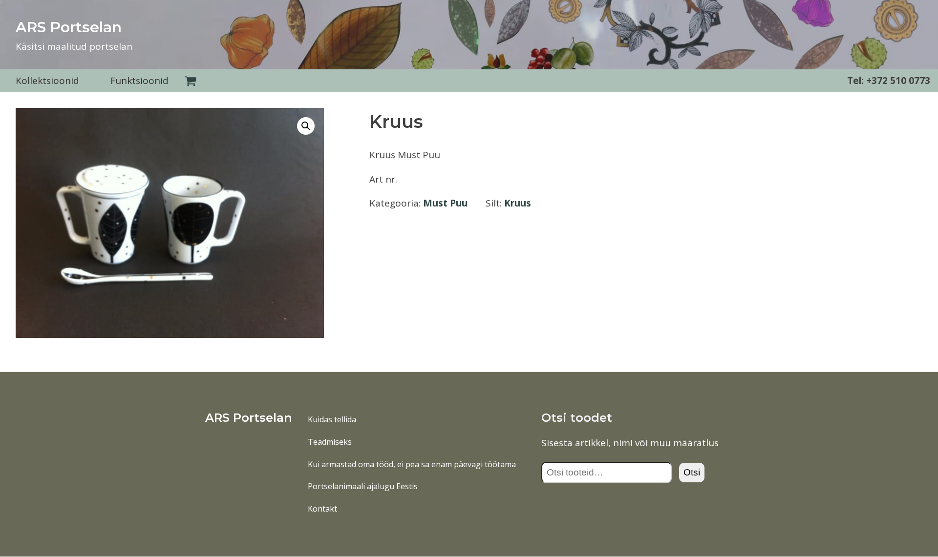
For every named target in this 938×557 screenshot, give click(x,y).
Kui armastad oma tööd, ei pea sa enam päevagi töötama (412, 464)
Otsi (691, 472)
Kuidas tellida (332, 419)
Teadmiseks (330, 441)
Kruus (517, 203)
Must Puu (445, 203)
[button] (306, 126)
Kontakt (322, 508)
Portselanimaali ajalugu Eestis (363, 486)
